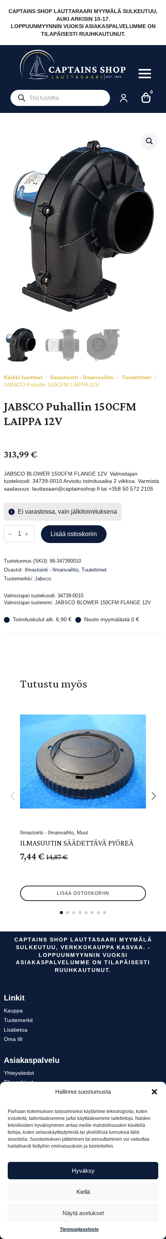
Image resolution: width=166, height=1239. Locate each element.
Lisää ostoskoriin (74, 534)
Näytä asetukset (83, 1213)
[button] (154, 1092)
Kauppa (13, 1010)
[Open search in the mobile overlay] (60, 98)
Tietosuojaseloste (79, 1229)
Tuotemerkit (18, 1020)
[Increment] (26, 534)
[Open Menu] (145, 73)
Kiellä (83, 1192)
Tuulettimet (136, 377)
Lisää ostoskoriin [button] (83, 893)
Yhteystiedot (19, 1073)
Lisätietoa (15, 1030)
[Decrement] (10, 534)
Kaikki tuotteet (23, 377)
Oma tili (13, 1039)
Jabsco (43, 579)
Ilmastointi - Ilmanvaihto (82, 377)
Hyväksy (83, 1170)
